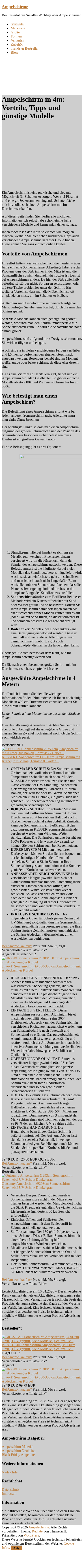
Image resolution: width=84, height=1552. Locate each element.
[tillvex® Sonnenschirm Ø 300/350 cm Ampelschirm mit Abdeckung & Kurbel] (42, 962)
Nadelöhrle (9, 1472)
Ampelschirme (15, 6)
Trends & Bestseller (25, 48)
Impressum (9, 1493)
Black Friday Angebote (18, 1455)
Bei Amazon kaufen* (17, 946)
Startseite (17, 24)
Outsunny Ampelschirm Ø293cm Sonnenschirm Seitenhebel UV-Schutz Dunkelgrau (36, 1185)
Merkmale (18, 28)
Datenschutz (10, 1489)
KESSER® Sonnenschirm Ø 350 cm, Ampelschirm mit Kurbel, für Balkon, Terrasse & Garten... (41, 759)
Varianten (17, 40)
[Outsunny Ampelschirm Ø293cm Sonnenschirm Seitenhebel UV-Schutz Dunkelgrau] (42, 1179)
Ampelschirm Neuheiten (19, 1451)
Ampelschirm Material (17, 1447)
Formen (16, 36)
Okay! (16, 1548)
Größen (16, 32)
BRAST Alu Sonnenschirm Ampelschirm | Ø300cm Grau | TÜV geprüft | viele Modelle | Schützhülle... (38, 1347)
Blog (14, 52)
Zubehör (17, 44)
